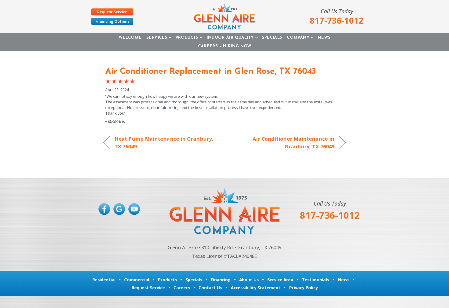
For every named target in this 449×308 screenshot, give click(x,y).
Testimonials (315, 279)
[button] (170, 37)
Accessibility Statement (255, 287)
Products (186, 38)
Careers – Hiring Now (224, 46)
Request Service (148, 287)
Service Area (280, 279)
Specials (272, 38)
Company (298, 38)
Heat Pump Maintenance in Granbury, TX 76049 (164, 142)
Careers (182, 287)
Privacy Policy (303, 287)
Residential (104, 279)
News (324, 38)
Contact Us (210, 287)
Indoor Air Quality (230, 38)
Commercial (136, 279)
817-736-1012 (330, 215)
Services (156, 38)
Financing (221, 279)
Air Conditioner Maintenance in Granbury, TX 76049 (283, 142)
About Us (249, 279)
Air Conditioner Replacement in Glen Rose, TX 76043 (210, 72)
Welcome (130, 38)
